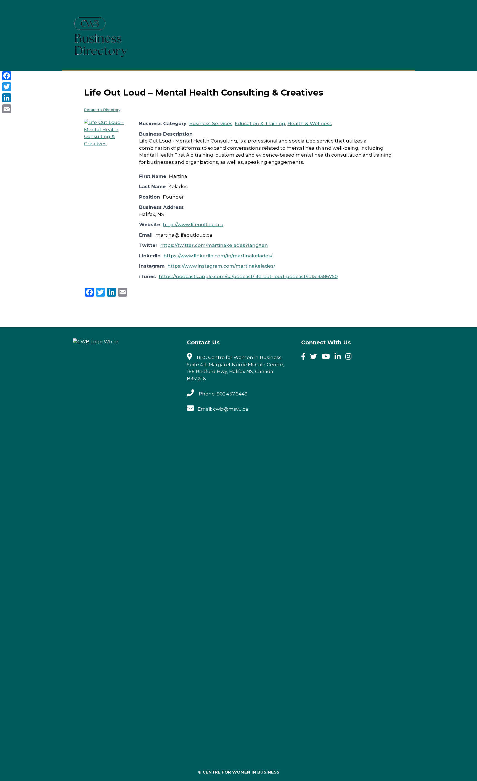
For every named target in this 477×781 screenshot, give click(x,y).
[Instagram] (350, 357)
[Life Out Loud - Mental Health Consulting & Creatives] (104, 143)
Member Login (381, 24)
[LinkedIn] (6, 97)
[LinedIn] (339, 357)
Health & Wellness (309, 123)
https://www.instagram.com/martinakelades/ (221, 266)
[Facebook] (305, 357)
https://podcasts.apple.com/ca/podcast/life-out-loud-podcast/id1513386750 (248, 276)
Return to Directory (102, 109)
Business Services (210, 123)
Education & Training (260, 123)
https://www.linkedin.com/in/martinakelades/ (217, 255)
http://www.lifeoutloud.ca (193, 224)
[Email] (6, 108)
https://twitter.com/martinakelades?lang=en (214, 245)
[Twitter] (315, 357)
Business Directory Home (322, 24)
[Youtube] (327, 357)
